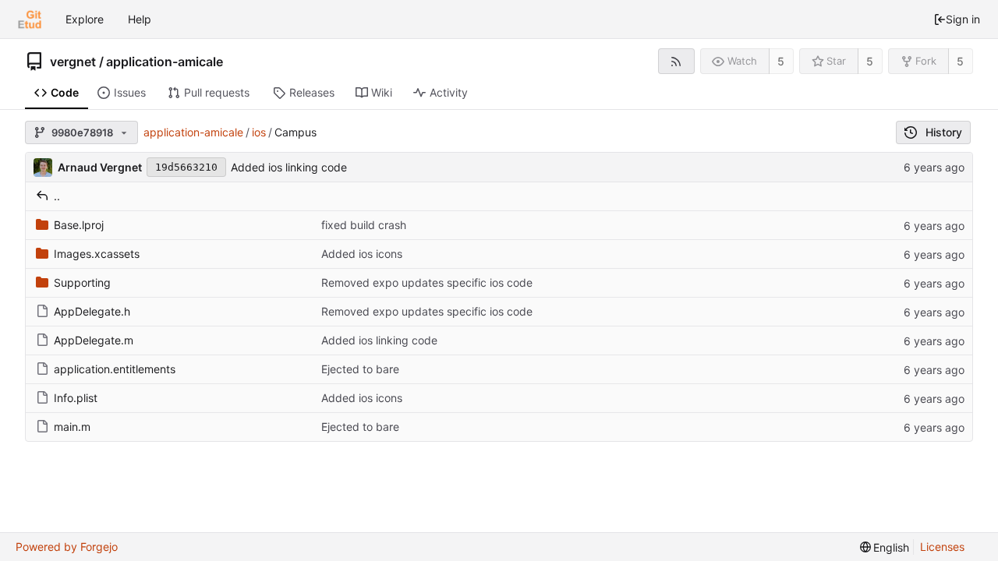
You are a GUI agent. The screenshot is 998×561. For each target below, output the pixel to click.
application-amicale (164, 61)
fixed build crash (363, 224)
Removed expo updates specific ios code (427, 282)
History (943, 132)
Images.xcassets (97, 253)
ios (259, 132)
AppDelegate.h (92, 311)
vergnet (73, 61)
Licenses (942, 546)
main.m (72, 426)
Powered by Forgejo (67, 546)
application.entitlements (114, 369)
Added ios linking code (289, 167)
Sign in (963, 19)
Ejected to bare (360, 369)
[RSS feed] (676, 61)
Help (139, 19)
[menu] (885, 547)
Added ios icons (361, 253)
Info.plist (75, 397)
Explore (84, 19)
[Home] (29, 19)
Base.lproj (79, 224)
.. (57, 196)
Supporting (82, 282)
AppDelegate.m (93, 340)
